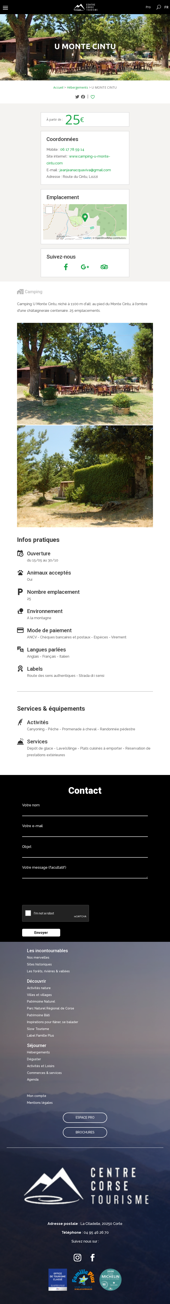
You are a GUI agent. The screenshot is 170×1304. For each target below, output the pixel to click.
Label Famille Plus (40, 1035)
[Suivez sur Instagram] (77, 1257)
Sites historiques (39, 964)
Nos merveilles (38, 957)
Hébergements (77, 87)
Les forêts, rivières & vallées (48, 971)
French (166, 7)
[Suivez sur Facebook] (92, 1257)
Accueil (58, 87)
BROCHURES (85, 1132)
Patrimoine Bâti (38, 1015)
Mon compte (36, 1096)
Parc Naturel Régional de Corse (50, 1008)
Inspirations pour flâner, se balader (52, 1022)
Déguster (34, 1059)
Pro (148, 7)
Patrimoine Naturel (41, 1001)
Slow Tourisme (38, 1029)
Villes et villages (39, 995)
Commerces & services (44, 1073)
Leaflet (87, 238)
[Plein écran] (49, 210)
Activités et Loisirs (40, 1066)
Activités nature (39, 988)
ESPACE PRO (85, 1117)
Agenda (33, 1079)
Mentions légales (40, 1102)
